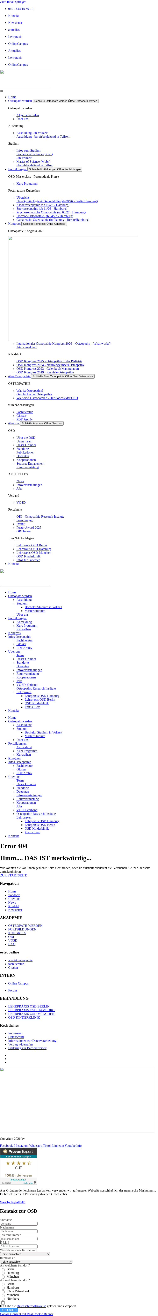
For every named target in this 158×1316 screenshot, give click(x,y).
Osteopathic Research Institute (36, 688)
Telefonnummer (10, 1235)
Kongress (14, 633)
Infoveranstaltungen (29, 670)
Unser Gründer (26, 659)
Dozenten (22, 666)
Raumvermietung (27, 673)
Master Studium (35, 611)
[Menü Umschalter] (1, 91)
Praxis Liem (32, 707)
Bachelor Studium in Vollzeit (43, 607)
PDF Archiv (24, 647)
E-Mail (4, 1242)
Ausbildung (24, 599)
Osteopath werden (20, 596)
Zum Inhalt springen (13, 1)
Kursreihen (23, 629)
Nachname (7, 1227)
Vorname (6, 1220)
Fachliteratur (24, 640)
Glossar (21, 644)
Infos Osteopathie (19, 636)
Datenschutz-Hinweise (31, 1306)
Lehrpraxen (23, 692)
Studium (21, 603)
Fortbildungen (17, 618)
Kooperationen (26, 677)
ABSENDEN (9, 1310)
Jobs (19, 681)
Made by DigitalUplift (12, 1202)
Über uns (22, 614)
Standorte (22, 662)
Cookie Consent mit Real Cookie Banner (26, 1314)
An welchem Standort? (15, 1265)
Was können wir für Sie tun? (18, 1250)
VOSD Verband (26, 684)
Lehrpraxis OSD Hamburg (42, 696)
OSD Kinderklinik (37, 703)
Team (20, 655)
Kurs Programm (26, 625)
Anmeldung (24, 622)
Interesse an (7, 1258)
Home (12, 592)
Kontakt (13, 710)
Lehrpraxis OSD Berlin (40, 699)
